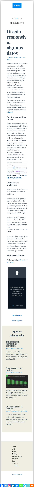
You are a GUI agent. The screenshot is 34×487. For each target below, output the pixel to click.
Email (12, 348)
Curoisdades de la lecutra (14, 407)
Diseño (16, 57)
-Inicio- (14, 447)
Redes (14, 451)
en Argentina (22, 260)
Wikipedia (10, 112)
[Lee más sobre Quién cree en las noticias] (17, 381)
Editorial (13, 372)
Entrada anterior (17, 315)
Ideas (14, 461)
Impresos (15, 458)
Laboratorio (17, 411)
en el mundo (17, 178)
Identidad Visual (17, 456)
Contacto (15, 463)
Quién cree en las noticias (14, 369)
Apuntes (10, 57)
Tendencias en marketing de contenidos (12, 343)
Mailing (14, 454)
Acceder (17, 466)
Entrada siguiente (17, 320)
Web (20, 57)
